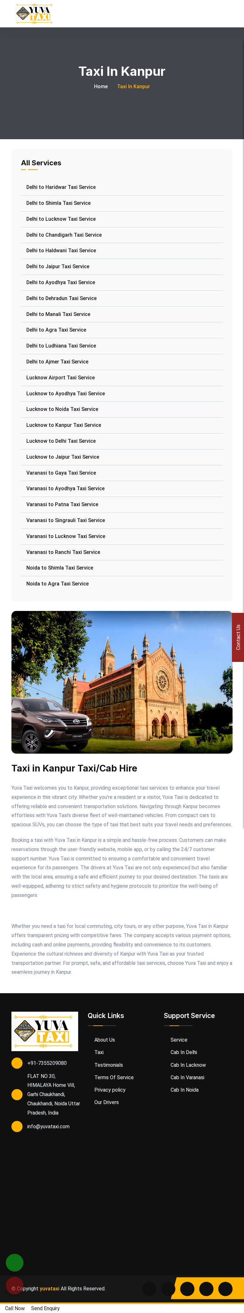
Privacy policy (109, 1090)
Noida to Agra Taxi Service (57, 584)
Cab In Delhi (183, 1052)
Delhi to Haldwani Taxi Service (61, 251)
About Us (104, 1040)
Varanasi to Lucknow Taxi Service (65, 536)
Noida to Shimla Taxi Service (59, 568)
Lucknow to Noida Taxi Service (62, 409)
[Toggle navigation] (230, 14)
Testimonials (108, 1065)
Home (101, 86)
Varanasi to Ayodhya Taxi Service (65, 488)
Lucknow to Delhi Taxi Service (61, 441)
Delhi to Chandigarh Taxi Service (64, 235)
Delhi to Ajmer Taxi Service (57, 362)
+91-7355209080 (47, 1063)
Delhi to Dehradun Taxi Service (61, 298)
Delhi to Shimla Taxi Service (58, 203)
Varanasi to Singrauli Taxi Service (65, 520)
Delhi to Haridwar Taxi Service (61, 187)
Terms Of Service (113, 1077)
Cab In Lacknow (187, 1065)
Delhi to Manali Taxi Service (58, 314)
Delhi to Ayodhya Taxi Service (60, 282)
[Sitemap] (225, 1289)
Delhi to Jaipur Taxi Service (57, 266)
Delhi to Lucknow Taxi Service (61, 219)
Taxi (98, 1052)
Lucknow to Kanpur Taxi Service (63, 425)
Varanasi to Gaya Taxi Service (61, 473)
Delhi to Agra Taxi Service (56, 330)
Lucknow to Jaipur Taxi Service (62, 457)
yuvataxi (49, 1289)
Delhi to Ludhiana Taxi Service (61, 346)
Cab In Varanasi (186, 1077)
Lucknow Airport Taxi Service (60, 378)
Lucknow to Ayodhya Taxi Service (65, 394)
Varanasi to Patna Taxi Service (62, 504)
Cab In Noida (184, 1090)
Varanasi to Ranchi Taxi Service (63, 552)
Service (178, 1040)
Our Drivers (106, 1102)
